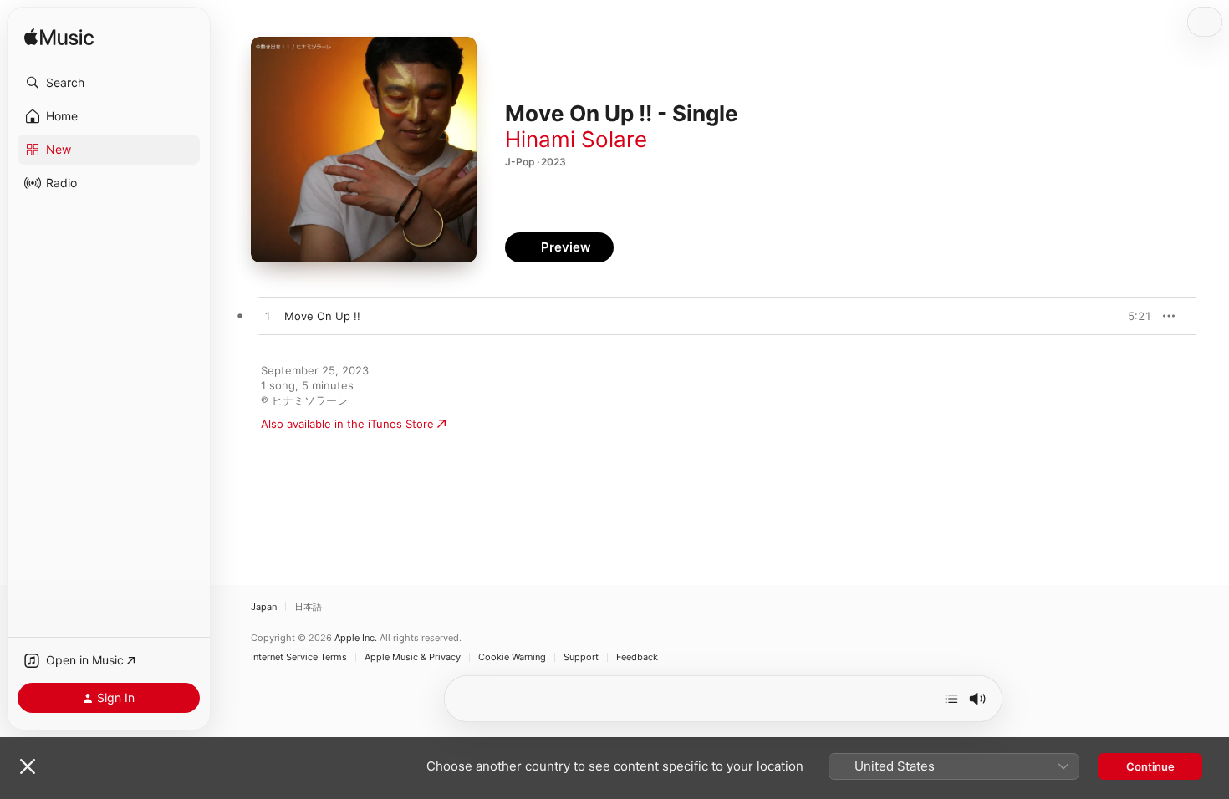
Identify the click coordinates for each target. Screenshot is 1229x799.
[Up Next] (951, 698)
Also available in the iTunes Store (347, 423)
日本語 (308, 606)
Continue (1150, 766)
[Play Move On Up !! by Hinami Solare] (267, 316)
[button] (108, 83)
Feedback (637, 657)
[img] (59, 38)
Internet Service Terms (299, 657)
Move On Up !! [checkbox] (322, 316)
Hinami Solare (576, 139)
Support (581, 657)
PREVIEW (1132, 316)
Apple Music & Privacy (413, 657)
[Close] (27, 766)
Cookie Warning (512, 657)
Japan (264, 606)
